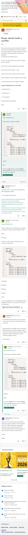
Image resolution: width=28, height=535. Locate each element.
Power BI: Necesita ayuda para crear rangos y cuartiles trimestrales (15, 502)
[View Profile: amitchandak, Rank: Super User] (3, 186)
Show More (7, 414)
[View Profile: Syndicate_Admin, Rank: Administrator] (3, 418)
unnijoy (11, 497)
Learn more (18, 25)
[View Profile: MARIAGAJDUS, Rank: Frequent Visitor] (3, 30)
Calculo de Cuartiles (9, 490)
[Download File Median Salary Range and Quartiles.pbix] (21, 307)
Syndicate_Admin (9, 418)
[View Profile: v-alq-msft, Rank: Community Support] (3, 221)
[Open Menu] (26, 21)
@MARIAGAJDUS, (6, 189)
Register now (4, 11)
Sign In (24, 16)
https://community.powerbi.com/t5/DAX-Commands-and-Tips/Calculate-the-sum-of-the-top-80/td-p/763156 (13, 211)
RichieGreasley (13, 517)
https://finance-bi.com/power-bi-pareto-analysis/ (14, 208)
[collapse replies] (14, 184)
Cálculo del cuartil (8, 496)
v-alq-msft (8, 113)
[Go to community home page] (9, 16)
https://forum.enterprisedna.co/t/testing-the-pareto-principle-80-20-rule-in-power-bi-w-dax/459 (13, 204)
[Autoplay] (11, 480)
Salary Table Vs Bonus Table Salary (12, 508)
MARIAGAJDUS (8, 29)
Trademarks (3, 530)
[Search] (17, 17)
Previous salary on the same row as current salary (14, 514)
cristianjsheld (13, 510)
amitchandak (8, 186)
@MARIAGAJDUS (9, 117)
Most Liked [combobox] (23, 182)
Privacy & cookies (13, 527)
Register (20, 16)
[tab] (13, 480)
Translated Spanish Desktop (8, 20)
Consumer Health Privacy (19, 532)
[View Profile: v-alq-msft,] (4, 114)
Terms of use (21, 527)
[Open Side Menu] (2, 17)
